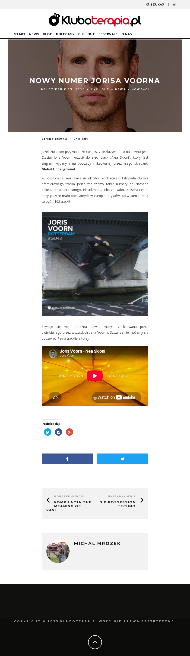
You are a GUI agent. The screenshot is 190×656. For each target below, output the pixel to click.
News (34, 34)
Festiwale (108, 34)
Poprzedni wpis (69, 496)
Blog (47, 34)
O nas (126, 34)
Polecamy (65, 34)
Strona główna (54, 138)
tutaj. (84, 338)
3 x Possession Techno (118, 504)
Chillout (86, 34)
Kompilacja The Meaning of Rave (69, 506)
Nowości (140, 89)
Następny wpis (122, 496)
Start (19, 34)
